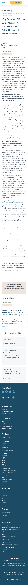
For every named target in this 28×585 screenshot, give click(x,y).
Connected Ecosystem (7, 411)
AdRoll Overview (6, 437)
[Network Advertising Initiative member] (8, 398)
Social (3, 462)
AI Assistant (4, 483)
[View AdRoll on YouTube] (14, 391)
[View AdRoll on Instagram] (10, 391)
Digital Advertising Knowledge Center (11, 527)
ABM (3, 445)
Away (12, 201)
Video (3, 464)
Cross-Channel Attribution (8, 450)
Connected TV (5, 455)
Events (3, 533)
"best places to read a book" (10, 207)
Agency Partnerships (7, 426)
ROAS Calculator (6, 541)
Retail (3, 491)
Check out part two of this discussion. (13, 267)
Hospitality (4, 495)
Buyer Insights (5, 476)
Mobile (3, 459)
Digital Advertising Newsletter (9, 536)
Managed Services (6, 514)
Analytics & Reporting (7, 479)
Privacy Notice (20, 572)
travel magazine (7, 203)
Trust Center (11, 570)
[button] (25, 3)
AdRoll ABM (5, 439)
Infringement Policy (11, 574)
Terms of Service (20, 570)
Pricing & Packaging (6, 512)
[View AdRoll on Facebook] (3, 391)
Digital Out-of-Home (7, 466)
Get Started (16, 3)
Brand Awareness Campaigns (9, 470)
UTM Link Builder (6, 542)
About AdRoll (5, 409)
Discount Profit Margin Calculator (10, 544)
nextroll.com (15, 567)
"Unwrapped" (20, 211)
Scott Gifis (13, 45)
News (3, 421)
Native (3, 460)
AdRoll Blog (7, 10)
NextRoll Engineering (7, 428)
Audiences (4, 481)
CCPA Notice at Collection (14, 577)
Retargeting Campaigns (7, 472)
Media (3, 477)
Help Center (4, 551)
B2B (3, 493)
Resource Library (6, 525)
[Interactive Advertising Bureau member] (3, 398)
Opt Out (19, 574)
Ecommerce (5, 449)
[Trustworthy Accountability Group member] (13, 398)
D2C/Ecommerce (7, 54)
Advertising (4, 443)
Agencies (4, 502)
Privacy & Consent (6, 415)
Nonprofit (4, 500)
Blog (3, 531)
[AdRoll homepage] (5, 2)
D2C (3, 498)
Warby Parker (16, 203)
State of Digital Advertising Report (10, 529)
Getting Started (5, 549)
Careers (4, 423)
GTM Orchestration (6, 474)
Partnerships (5, 425)
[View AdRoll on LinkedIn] (6, 391)
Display (3, 457)
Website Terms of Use (10, 572)
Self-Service (4, 515)
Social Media (5, 447)
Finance (4, 497)
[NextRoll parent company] (14, 559)
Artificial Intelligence (6, 413)
